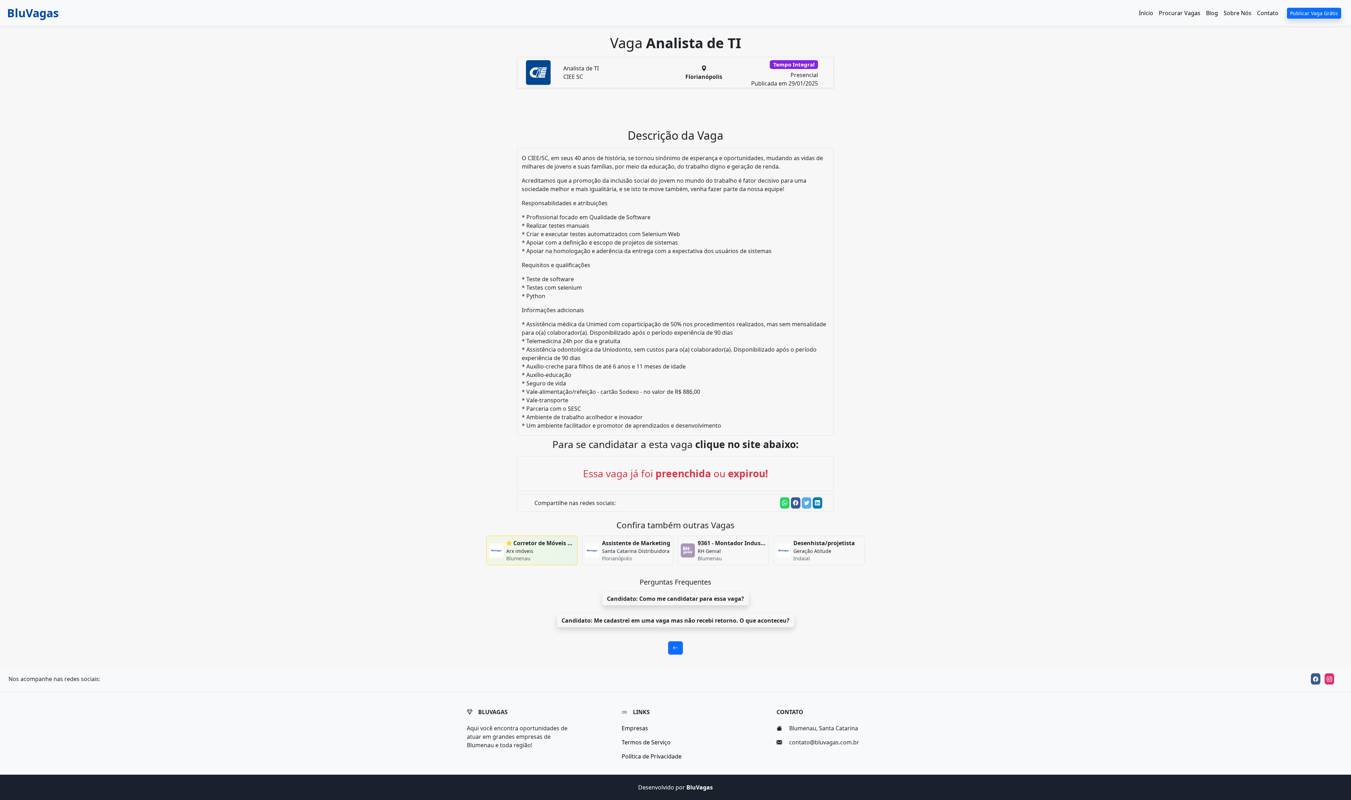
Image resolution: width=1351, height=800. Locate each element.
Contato (1268, 13)
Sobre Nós (1237, 13)
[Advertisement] (679, 111)
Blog (1212, 13)
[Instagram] (1329, 679)
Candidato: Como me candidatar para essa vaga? (675, 599)
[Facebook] (1315, 679)
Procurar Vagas (1179, 13)
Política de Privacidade (651, 756)
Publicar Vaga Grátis (1314, 13)
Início (1146, 13)
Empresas (635, 728)
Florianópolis (703, 77)
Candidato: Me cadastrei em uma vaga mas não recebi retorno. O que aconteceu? (675, 620)
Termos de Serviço (646, 742)
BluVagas (33, 12)
